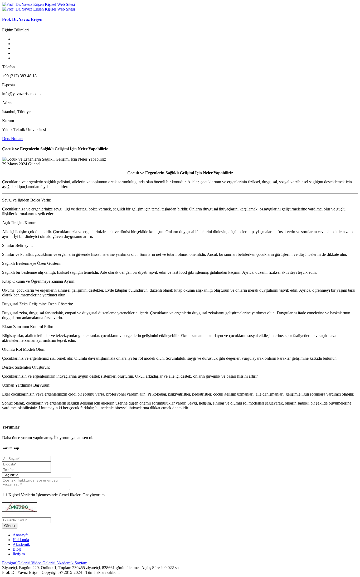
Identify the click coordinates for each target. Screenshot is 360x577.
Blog (17, 549)
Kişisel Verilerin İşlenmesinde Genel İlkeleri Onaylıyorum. (57, 495)
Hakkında (21, 539)
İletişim (19, 554)
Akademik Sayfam (71, 563)
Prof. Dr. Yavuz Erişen (22, 19)
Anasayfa (20, 535)
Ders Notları (12, 138)
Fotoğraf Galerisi (16, 563)
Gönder (9, 526)
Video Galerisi (43, 563)
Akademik (21, 544)
